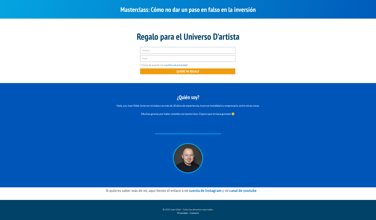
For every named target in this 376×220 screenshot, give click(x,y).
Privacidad (182, 213)
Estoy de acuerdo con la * (165, 65)
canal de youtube (243, 190)
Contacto (194, 213)
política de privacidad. (176, 65)
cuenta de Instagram (205, 190)
